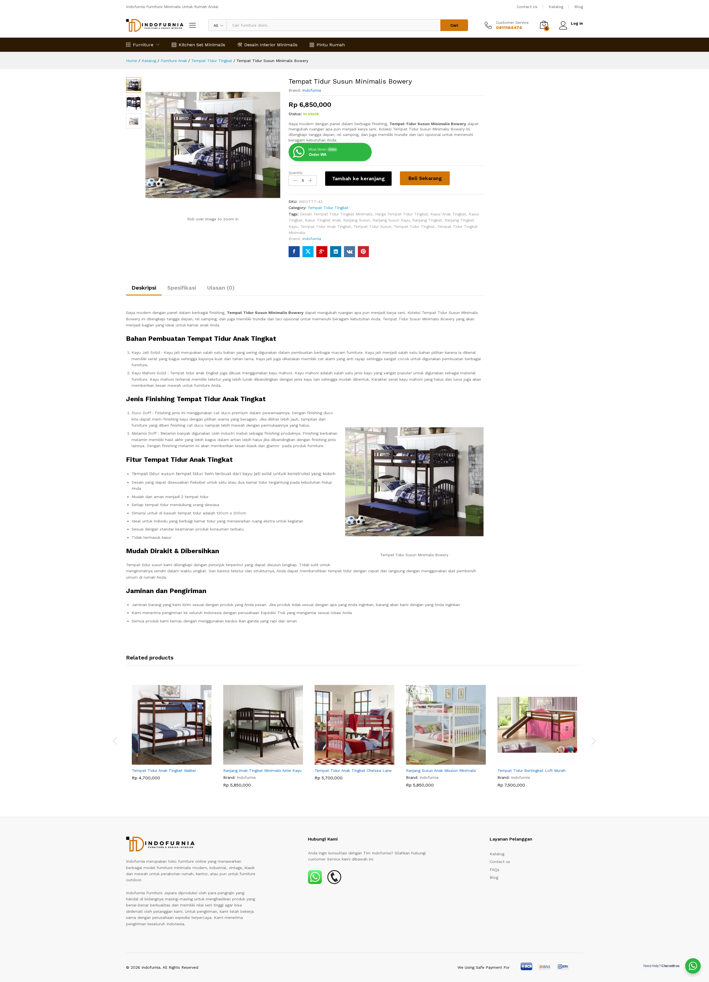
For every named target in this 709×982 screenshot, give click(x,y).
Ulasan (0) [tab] (221, 287)
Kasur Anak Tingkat (448, 214)
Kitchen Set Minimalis (202, 44)
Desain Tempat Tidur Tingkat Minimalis (336, 214)
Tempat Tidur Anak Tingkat (325, 226)
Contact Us (527, 6)
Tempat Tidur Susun (372, 226)
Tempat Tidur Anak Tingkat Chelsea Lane (353, 770)
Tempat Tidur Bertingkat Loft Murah (531, 770)
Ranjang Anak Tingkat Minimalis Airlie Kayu (262, 770)
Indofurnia (311, 90)
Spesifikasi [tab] (181, 287)
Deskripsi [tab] (144, 287)
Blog (578, 6)
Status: (295, 114)
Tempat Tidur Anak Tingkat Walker (164, 770)
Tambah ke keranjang (358, 178)
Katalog (556, 6)
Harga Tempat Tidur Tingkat (401, 214)
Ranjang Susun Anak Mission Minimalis (441, 770)
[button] (165, 761)
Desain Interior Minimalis (270, 44)
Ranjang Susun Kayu (391, 220)
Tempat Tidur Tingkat (328, 207)
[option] (171, 736)
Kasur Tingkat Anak (323, 220)
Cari (454, 25)
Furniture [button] (143, 44)
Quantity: (296, 172)
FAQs (494, 869)
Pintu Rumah (331, 44)
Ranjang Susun (356, 220)
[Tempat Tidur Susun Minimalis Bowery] (294, 251)
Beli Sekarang (425, 178)
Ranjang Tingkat (427, 220)
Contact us (500, 861)
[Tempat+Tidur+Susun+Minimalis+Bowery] (308, 251)
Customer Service (512, 22)
